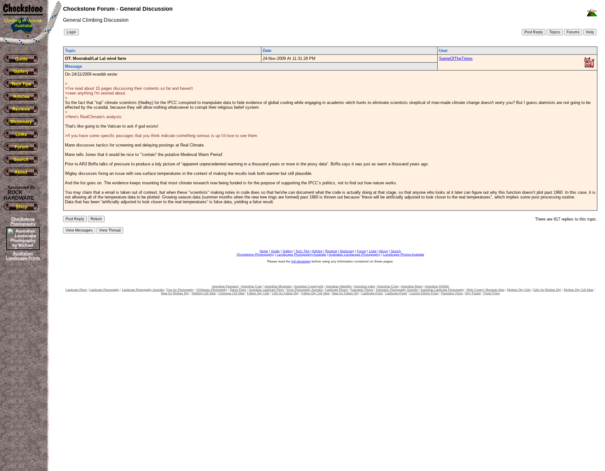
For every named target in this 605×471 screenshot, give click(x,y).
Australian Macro (412, 286)
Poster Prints (491, 293)
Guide (275, 251)
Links (373, 251)
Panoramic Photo (452, 293)
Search (396, 251)
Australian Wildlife (437, 286)
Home (264, 251)
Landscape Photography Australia (301, 254)
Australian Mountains (278, 286)
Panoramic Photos (361, 289)
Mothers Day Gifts (519, 289)
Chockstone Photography (255, 254)
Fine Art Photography (180, 289)
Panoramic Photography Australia (397, 289)
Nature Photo (238, 289)
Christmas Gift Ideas (231, 293)
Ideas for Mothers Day (175, 293)
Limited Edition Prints (424, 293)
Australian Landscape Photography (354, 254)
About (383, 251)
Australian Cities (388, 286)
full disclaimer (301, 261)
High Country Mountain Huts (485, 289)
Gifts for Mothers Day (547, 289)
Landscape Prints (372, 293)
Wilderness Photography (211, 289)
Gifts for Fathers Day (285, 293)
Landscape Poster (396, 293)
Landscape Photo (76, 289)
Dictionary (347, 251)
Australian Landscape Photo (266, 289)
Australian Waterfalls (339, 286)
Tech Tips (302, 251)
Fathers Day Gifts (258, 293)
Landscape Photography (104, 289)
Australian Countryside (308, 286)
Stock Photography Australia (304, 289)
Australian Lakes (364, 286)
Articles (317, 251)
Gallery (288, 251)
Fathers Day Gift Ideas (315, 293)
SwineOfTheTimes (456, 58)
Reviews (331, 251)
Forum (361, 251)
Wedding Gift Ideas (204, 293)
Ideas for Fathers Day (345, 293)
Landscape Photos (336, 289)
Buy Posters (473, 293)
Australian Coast (251, 286)
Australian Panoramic (225, 286)
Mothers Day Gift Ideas (578, 289)
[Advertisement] (22, 370)
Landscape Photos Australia (403, 254)
